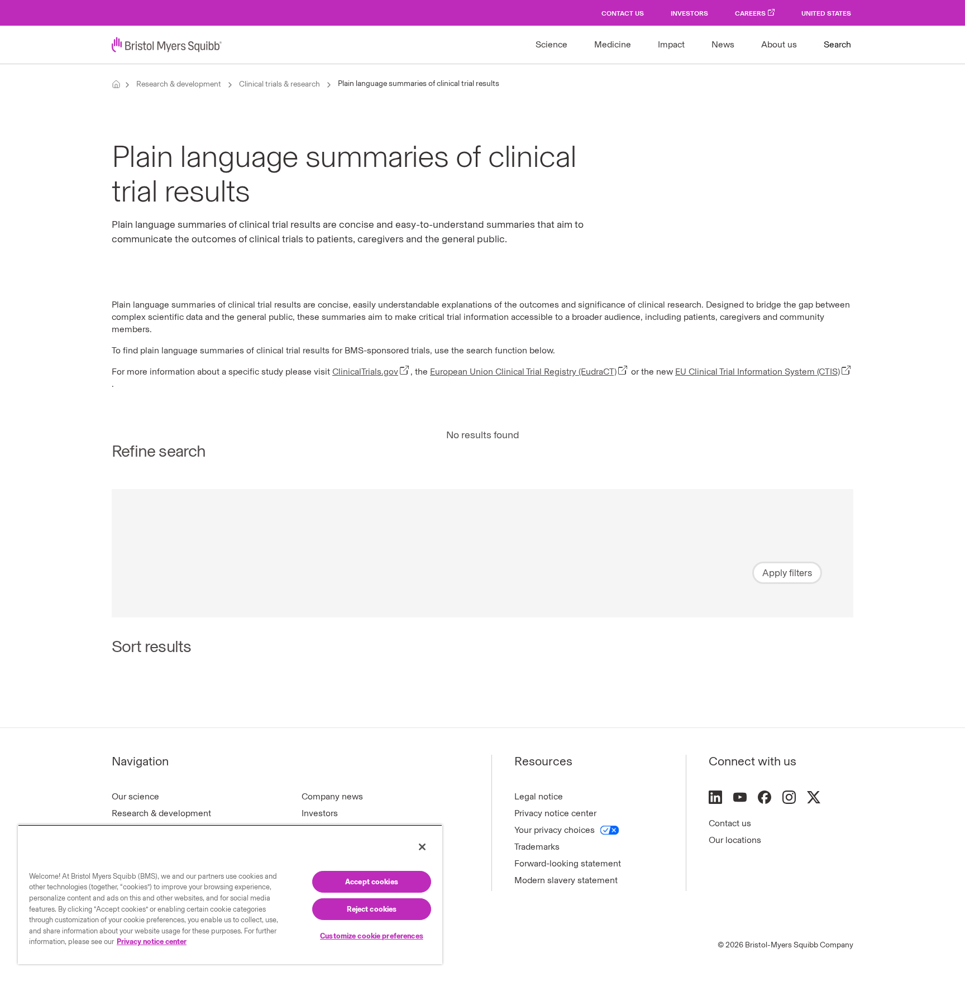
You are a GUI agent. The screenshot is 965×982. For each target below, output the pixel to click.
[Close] (422, 847)
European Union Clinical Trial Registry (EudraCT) (523, 371)
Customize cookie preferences (371, 936)
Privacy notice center (555, 813)
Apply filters (787, 572)
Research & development (178, 84)
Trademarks (537, 846)
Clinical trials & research (279, 84)
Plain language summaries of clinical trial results (418, 83)
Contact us (730, 823)
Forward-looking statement (567, 863)
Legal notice (538, 796)
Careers (750, 13)
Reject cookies (372, 909)
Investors (689, 13)
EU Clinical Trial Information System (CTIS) (757, 371)
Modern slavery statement (566, 880)
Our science (135, 796)
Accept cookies (371, 882)
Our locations (735, 840)
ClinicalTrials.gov (365, 371)
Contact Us (622, 13)
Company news (332, 796)
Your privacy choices (554, 830)
